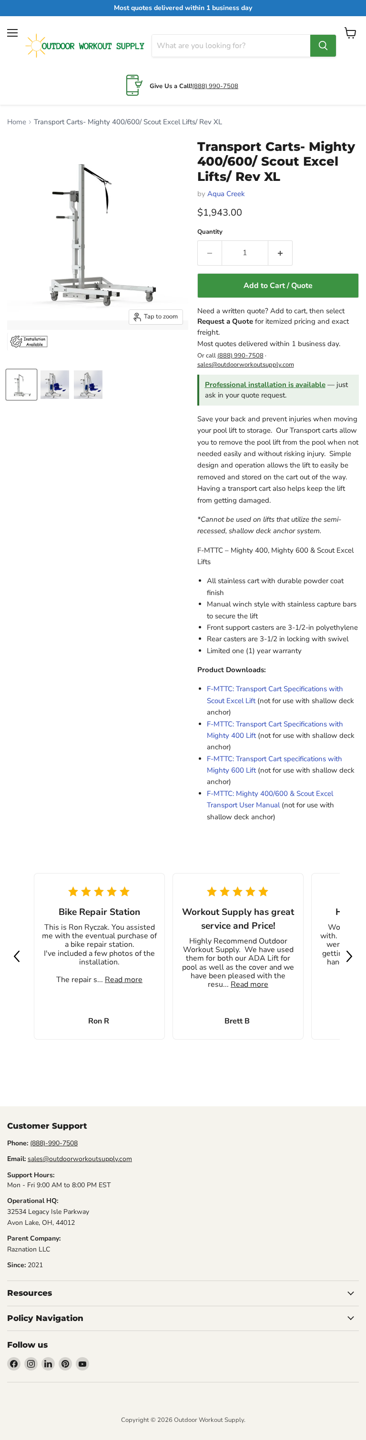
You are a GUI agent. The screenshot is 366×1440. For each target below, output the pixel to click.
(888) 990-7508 (215, 86)
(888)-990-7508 (54, 1143)
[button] (16, 956)
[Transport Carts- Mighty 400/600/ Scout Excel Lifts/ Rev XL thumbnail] (21, 384)
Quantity (210, 232)
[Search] (323, 46)
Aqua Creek (226, 194)
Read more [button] (123, 979)
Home (16, 122)
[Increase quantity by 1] (280, 252)
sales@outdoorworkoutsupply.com (245, 364)
